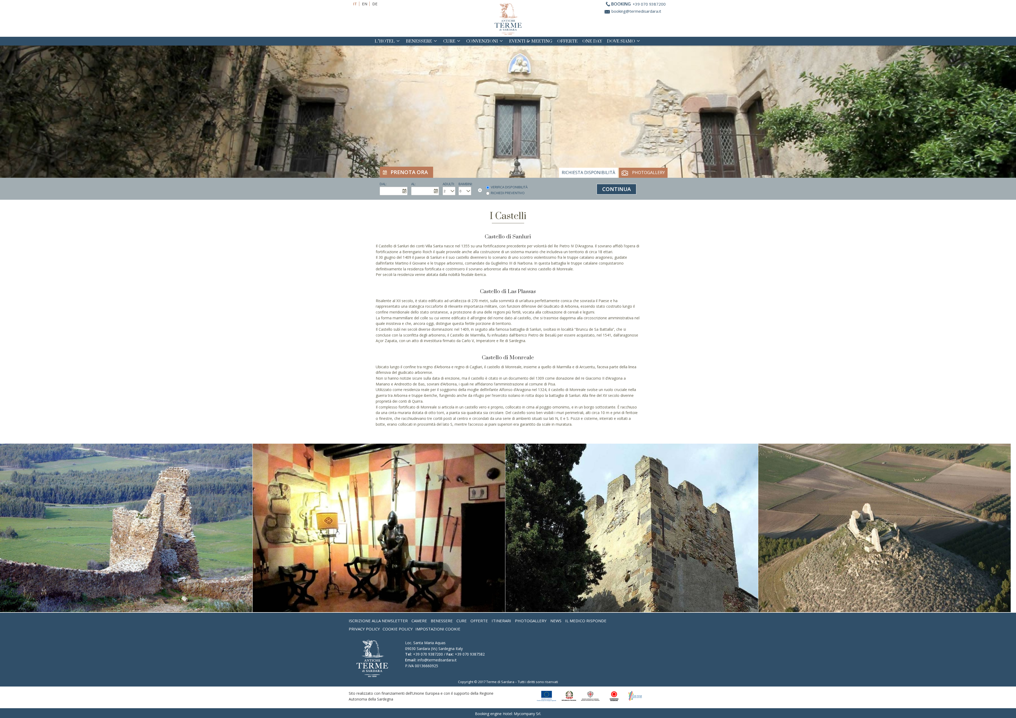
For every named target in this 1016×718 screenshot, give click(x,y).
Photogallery (648, 172)
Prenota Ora (409, 172)
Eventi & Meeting (530, 41)
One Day (592, 41)
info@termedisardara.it (437, 659)
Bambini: (466, 183)
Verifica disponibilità (509, 187)
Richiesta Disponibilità (588, 172)
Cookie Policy (398, 629)
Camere (419, 620)
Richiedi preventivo (508, 192)
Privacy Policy (364, 629)
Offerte (567, 41)
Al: (413, 183)
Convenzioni (482, 41)
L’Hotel (385, 41)
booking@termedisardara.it (636, 11)
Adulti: (449, 183)
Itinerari (501, 620)
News (555, 620)
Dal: (383, 183)
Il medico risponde (585, 620)
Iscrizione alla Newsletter (378, 620)
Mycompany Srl (527, 713)
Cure (449, 41)
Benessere (419, 41)
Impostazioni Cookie (437, 629)
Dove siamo (621, 41)
